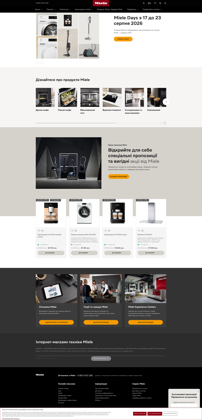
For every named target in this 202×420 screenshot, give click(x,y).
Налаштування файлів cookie (170, 413)
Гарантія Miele (137, 393)
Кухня (37, 9)
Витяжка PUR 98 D (145, 235)
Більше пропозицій (118, 176)
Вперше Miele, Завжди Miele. (110, 9)
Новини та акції (63, 388)
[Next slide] (41, 63)
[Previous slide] (37, 63)
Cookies (17, 418)
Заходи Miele (62, 398)
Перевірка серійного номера (141, 398)
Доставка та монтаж (139, 391)
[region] (101, 414)
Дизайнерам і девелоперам (67, 400)
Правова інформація (6, 418)
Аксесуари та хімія (83, 9)
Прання (50, 9)
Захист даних (13, 418)
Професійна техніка (151, 9)
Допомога (98, 391)
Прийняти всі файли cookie (139, 413)
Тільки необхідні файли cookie (155, 413)
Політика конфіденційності (104, 393)
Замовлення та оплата (139, 388)
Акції (59, 391)
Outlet (60, 393)
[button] (39, 231)
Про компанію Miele (102, 388)
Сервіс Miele (136, 395)
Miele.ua (97, 400)
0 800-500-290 (42, 3)
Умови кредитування (102, 398)
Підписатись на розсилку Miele (105, 395)
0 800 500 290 (85, 376)
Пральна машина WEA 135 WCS (83, 235)
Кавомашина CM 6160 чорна (115, 235)
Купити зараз (123, 39)
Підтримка (131, 9)
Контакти (61, 402)
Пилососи (64, 9)
